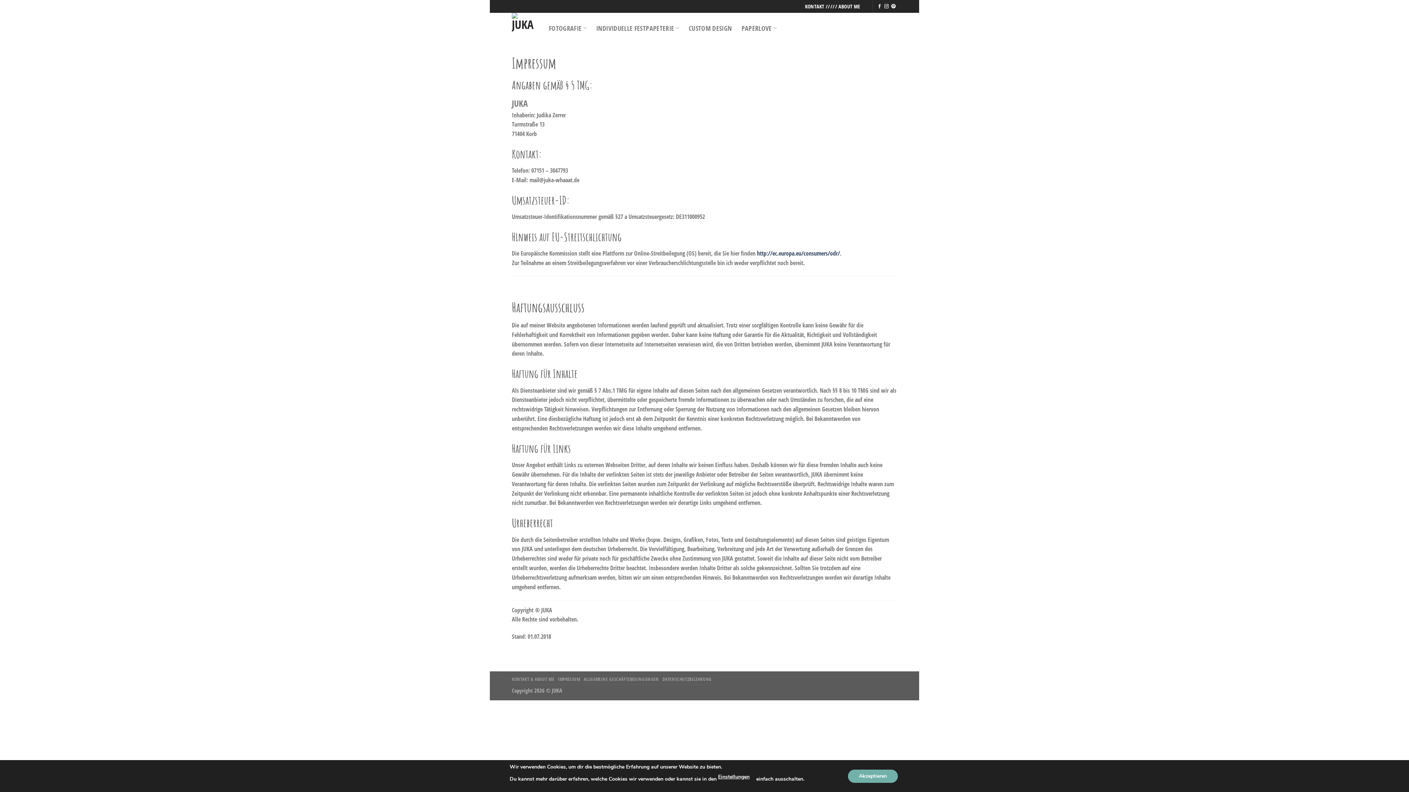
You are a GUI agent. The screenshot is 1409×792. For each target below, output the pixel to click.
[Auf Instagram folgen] (886, 6)
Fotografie (565, 28)
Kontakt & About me (533, 679)
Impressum (569, 679)
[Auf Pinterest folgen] (893, 6)
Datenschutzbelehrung (687, 679)
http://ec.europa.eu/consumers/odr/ (798, 253)
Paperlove (757, 28)
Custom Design (710, 28)
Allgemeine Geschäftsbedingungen (621, 679)
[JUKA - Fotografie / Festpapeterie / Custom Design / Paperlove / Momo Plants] (525, 28)
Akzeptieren (873, 776)
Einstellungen (734, 776)
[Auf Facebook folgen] (879, 6)
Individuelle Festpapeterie (635, 28)
